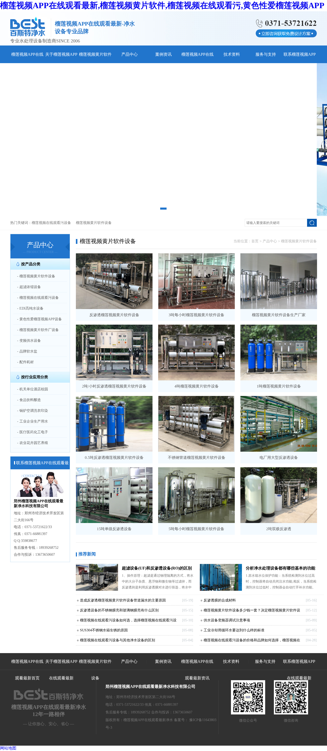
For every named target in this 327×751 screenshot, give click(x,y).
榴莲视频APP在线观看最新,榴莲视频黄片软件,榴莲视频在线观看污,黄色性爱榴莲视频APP (162, 5)
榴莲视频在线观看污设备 (51, 223)
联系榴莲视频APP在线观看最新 (299, 669)
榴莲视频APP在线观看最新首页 (27, 669)
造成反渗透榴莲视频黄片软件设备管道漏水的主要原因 (123, 600)
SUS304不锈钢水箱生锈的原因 (104, 630)
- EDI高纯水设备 (30, 308)
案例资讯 (163, 54)
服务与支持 (265, 54)
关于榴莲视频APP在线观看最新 (61, 669)
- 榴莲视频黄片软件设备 (36, 276)
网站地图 (8, 748)
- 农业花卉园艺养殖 (32, 443)
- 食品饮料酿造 (29, 400)
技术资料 (232, 54)
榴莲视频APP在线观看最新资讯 (197, 669)
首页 (255, 241)
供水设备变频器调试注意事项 (227, 620)
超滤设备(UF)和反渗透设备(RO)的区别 (157, 568)
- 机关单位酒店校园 (32, 389)
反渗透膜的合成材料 (220, 600)
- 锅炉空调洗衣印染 (32, 411)
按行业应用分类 (34, 377)
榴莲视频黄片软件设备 (94, 223)
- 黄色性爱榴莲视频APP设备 (39, 319)
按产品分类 (30, 264)
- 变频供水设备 (29, 341)
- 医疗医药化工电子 (32, 432)
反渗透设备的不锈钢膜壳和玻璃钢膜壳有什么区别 (119, 610)
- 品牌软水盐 (27, 351)
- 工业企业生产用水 (32, 421)
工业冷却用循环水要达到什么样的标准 (234, 630)
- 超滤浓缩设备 (29, 287)
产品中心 (129, 54)
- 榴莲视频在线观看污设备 (38, 298)
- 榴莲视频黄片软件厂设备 (38, 330)
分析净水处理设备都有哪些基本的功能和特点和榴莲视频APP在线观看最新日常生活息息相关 (280, 569)
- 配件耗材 (25, 362)
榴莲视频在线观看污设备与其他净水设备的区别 (117, 640)
